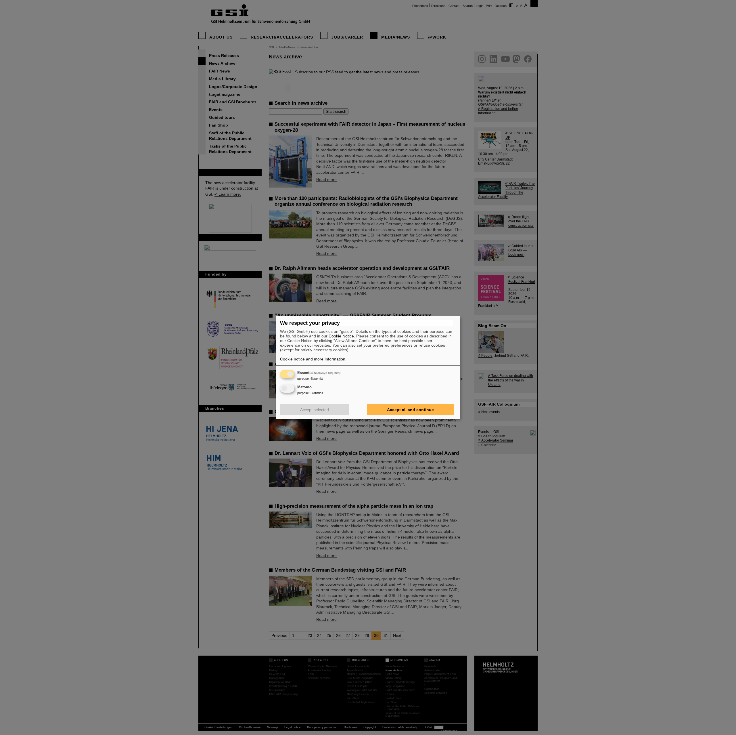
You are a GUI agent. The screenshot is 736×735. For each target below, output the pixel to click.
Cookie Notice (341, 336)
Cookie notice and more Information (312, 359)
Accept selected (314, 409)
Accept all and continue (410, 409)
